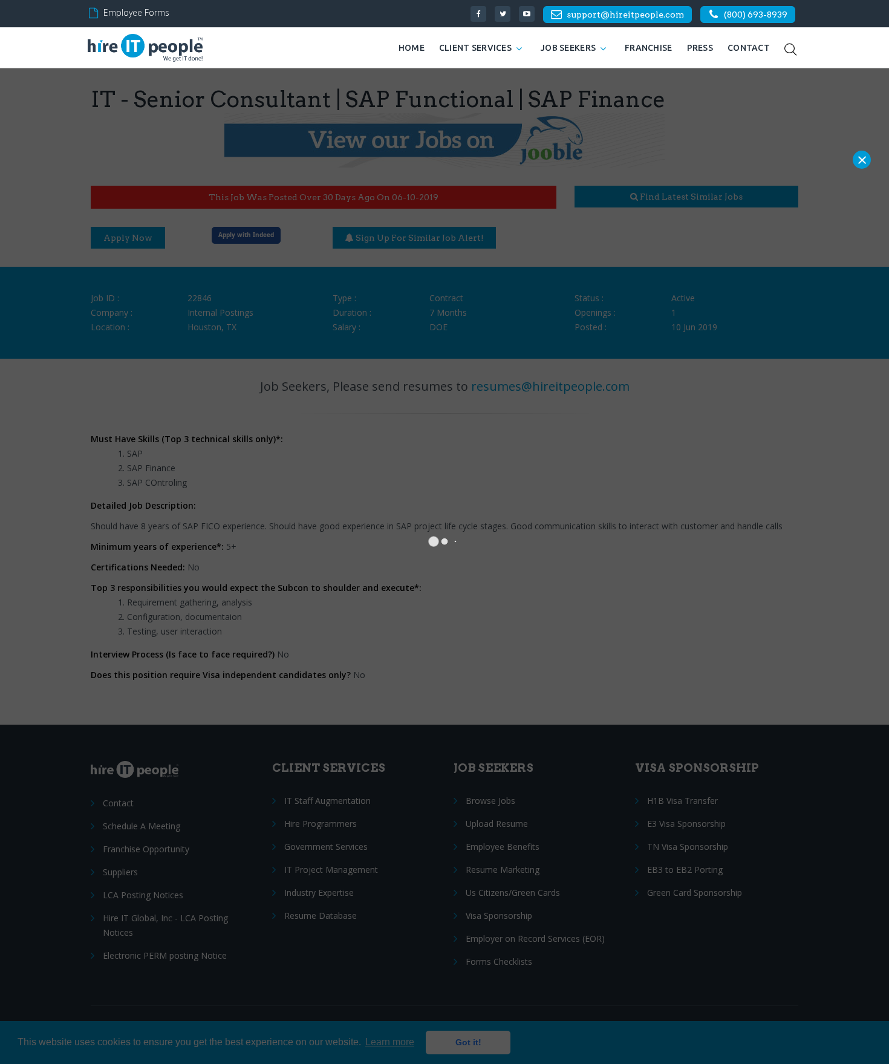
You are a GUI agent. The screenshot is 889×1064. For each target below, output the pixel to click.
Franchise (648, 48)
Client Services (475, 48)
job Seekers (568, 48)
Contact (749, 48)
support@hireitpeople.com (625, 14)
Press (700, 48)
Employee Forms (136, 12)
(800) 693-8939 (755, 14)
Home (412, 48)
